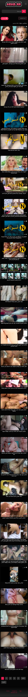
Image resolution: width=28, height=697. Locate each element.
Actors (8, 691)
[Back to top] (23, 693)
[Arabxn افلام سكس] (14, 5)
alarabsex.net (14, 692)
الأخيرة (3, 682)
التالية (23, 678)
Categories (14, 691)
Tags (20, 691)
